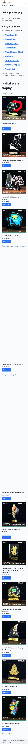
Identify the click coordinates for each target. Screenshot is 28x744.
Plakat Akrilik (11, 35)
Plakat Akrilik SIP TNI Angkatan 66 (12, 364)
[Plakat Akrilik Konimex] (14, 108)
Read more (6, 129)
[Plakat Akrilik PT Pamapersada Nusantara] (14, 182)
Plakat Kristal (11, 43)
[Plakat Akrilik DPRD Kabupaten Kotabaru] (14, 594)
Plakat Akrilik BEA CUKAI (9, 687)
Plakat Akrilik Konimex (9, 123)
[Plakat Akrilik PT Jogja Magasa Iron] (14, 145)
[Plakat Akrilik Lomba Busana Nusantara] (14, 514)
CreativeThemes (6, 742)
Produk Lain (10, 69)
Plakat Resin (11, 48)
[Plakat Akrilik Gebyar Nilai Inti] (14, 708)
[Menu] (25, 3)
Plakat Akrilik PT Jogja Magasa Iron (13, 160)
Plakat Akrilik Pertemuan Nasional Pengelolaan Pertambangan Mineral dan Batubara (13, 570)
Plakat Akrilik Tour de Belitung (11, 236)
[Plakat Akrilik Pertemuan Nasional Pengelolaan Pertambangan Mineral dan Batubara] (14, 553)
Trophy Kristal (8, 5)
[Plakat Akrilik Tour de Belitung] (14, 221)
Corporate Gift (12, 60)
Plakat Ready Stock (14, 52)
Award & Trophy (12, 65)
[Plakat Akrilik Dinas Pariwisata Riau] (14, 432)
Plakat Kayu (10, 39)
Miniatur (9, 56)
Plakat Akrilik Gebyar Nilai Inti (11, 724)
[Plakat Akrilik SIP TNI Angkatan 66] (14, 303)
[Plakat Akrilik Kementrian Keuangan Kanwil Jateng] (14, 633)
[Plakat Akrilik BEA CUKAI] (14, 672)
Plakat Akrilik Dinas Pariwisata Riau (13, 492)
